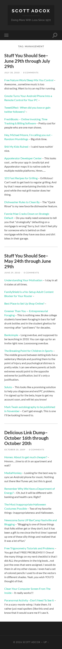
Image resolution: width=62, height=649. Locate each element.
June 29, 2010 (12, 272)
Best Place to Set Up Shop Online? (24, 303)
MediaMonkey (13, 472)
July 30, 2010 (12, 72)
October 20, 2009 (14, 449)
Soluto (8, 387)
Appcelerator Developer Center (23, 158)
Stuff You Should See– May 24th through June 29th (27, 261)
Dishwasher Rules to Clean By (22, 202)
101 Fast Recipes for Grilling (21, 178)
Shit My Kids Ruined (16, 146)
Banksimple (11, 335)
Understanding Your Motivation (23, 280)
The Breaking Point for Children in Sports (28, 350)
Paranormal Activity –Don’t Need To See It (29, 600)
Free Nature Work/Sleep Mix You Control (28, 80)
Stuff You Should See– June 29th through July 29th (27, 61)
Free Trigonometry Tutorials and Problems (29, 548)
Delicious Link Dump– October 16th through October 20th (26, 438)
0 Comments (30, 72)
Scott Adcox (31, 10)
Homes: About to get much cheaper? (25, 457)
